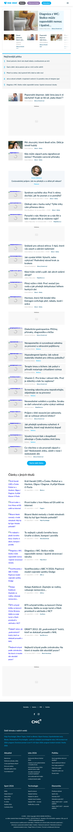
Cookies (35, 825)
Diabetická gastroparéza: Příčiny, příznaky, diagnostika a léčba (41, 330)
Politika (55, 753)
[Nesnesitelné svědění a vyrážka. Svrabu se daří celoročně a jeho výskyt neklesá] (15, 404)
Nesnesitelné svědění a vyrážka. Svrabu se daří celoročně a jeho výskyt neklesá (44, 403)
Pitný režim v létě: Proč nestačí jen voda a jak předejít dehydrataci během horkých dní (44, 286)
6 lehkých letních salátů (34, 779)
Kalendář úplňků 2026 (10, 769)
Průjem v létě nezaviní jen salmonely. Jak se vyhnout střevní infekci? (43, 414)
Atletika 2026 (8, 804)
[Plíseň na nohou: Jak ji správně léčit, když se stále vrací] (56, 41)
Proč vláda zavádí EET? (58, 765)
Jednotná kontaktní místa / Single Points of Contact (27, 827)
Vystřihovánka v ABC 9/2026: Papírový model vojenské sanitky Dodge (44, 570)
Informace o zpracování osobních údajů (21, 825)
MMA (5, 791)
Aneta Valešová (36, 178)
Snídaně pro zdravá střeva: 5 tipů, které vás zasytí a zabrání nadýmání (44, 247)
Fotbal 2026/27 (8, 794)
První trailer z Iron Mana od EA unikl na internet (44, 504)
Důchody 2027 (56, 796)
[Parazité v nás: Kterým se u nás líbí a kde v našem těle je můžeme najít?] (15, 218)
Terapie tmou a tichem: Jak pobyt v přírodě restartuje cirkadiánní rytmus (43, 368)
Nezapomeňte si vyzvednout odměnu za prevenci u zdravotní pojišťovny (43, 344)
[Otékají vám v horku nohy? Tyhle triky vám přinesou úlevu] (15, 207)
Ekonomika (56, 786)
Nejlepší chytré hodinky (34, 799)
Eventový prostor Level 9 (23, 742)
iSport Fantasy (43, 736)
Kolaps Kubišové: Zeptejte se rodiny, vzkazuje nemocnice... (43, 588)
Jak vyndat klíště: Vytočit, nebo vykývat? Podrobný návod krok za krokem (42, 260)
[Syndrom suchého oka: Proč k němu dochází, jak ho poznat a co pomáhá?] (15, 195)
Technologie (33, 786)
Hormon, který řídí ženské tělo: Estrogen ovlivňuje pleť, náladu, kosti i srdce (44, 301)
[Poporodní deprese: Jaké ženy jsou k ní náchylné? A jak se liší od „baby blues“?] (32, 40)
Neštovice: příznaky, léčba (11, 761)
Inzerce (34, 707)
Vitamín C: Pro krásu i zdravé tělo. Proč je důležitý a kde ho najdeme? (44, 379)
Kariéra (47, 707)
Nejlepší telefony (32, 794)
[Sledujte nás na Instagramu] (38, 714)
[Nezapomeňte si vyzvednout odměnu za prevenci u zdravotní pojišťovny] (15, 346)
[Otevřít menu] (68, 3)
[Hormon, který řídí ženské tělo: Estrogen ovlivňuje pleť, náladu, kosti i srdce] (15, 302)
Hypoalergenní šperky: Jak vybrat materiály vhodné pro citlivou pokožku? (45, 356)
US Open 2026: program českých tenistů (46, 742)
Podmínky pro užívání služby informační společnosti (48, 822)
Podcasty (36, 184)
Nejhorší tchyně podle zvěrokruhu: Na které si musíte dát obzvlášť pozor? (44, 649)
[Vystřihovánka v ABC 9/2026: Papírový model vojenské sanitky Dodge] (15, 575)
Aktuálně (8, 753)
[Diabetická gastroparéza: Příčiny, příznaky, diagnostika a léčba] (15, 332)
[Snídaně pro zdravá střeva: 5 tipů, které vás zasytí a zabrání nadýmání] (15, 248)
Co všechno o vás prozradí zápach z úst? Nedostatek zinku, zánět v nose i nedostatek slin (43, 451)
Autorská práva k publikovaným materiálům (22, 822)
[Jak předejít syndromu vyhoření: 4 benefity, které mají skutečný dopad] (15, 427)
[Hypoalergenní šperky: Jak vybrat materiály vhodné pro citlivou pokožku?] (15, 357)
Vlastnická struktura (55, 825)
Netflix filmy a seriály (33, 804)
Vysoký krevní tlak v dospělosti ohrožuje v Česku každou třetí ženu (42, 437)
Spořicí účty (55, 794)
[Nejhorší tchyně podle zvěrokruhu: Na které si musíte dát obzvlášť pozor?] (15, 653)
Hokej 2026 (7, 796)
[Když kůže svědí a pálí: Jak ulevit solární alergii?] (15, 274)
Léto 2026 (32, 753)
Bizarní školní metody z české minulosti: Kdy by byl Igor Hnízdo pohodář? (44, 516)
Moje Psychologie (10, 736)
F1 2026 (6, 802)
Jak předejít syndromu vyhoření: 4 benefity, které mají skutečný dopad (43, 426)
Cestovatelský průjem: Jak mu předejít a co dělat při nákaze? (36, 181)
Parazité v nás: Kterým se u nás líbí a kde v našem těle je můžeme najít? (43, 217)
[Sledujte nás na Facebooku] (34, 714)
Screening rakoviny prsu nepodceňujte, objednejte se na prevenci (44, 391)
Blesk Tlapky (21, 736)
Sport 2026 (9, 786)
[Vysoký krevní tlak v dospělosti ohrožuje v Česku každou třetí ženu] (15, 439)
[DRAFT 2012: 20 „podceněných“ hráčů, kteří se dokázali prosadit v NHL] (15, 635)
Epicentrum (7, 758)
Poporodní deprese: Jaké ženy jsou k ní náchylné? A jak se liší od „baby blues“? (44, 38)
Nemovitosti (14, 739)
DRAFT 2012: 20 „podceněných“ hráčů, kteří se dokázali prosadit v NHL (44, 631)
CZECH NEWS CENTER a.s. (43, 816)
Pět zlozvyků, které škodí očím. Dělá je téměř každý (44, 144)
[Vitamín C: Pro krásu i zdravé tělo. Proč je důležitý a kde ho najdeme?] (15, 381)
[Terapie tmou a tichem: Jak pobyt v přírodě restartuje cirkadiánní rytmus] (15, 369)
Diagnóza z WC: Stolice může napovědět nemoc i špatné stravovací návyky (50, 20)
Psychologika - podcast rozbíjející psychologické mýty (37, 739)
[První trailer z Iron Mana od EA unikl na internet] (15, 505)
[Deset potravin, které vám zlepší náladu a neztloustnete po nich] (9, 41)
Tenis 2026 (7, 799)
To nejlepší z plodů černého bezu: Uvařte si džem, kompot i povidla (41, 534)
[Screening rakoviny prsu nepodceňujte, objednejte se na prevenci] (15, 392)
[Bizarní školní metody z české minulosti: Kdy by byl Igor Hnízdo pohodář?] (15, 520)
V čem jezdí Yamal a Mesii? (11, 763)
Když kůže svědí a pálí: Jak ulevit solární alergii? (45, 273)
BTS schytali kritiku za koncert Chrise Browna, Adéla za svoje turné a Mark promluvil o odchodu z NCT (43, 608)
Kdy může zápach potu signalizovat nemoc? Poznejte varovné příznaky (42, 155)
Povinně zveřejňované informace (51, 827)
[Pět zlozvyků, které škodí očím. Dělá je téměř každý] (15, 145)
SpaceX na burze (32, 791)
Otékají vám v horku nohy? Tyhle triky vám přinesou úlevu (44, 205)
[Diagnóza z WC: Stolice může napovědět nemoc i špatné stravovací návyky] (22, 21)
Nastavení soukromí (43, 825)
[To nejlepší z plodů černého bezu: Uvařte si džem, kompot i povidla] (15, 538)
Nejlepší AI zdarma (33, 796)
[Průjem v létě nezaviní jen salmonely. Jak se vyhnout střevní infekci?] (15, 415)
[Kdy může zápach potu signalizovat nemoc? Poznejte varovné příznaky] (15, 157)
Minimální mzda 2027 (57, 799)
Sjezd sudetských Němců (58, 763)
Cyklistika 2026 (8, 807)
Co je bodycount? (8, 771)
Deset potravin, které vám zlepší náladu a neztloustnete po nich (20, 38)
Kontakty (26, 707)
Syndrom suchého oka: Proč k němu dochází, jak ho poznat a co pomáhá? (43, 194)
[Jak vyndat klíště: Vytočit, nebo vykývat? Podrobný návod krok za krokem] (15, 261)
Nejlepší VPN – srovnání (34, 802)
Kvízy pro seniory (8, 766)
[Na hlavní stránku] (10, 3)
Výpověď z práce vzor (57, 770)
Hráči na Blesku (32, 736)
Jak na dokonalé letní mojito (35, 776)
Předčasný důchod (57, 791)
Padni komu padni (56, 768)
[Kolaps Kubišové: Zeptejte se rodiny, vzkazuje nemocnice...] (15, 593)
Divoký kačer (55, 773)
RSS (41, 707)
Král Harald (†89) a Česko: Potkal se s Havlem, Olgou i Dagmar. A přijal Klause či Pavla (45, 484)
